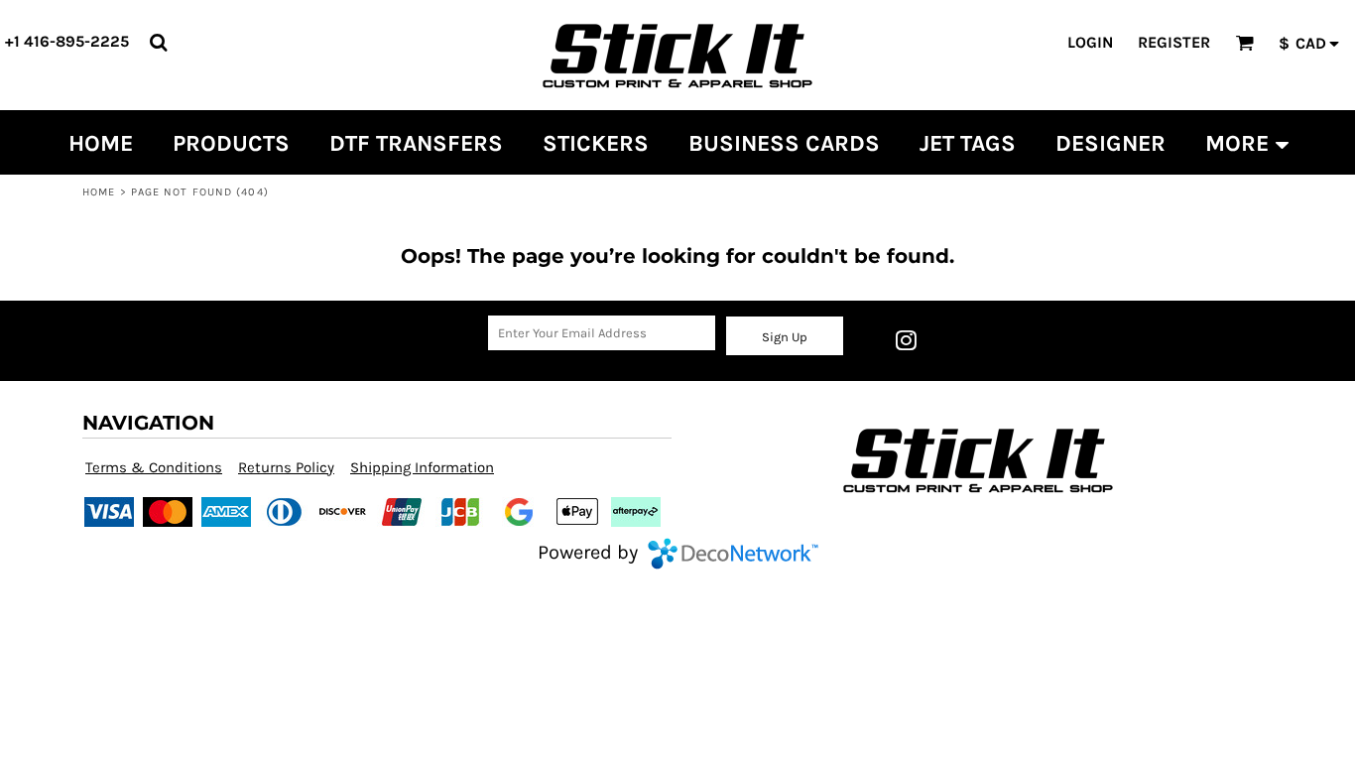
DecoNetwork (733, 553)
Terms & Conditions (153, 467)
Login (1090, 42)
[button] (158, 42)
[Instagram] (905, 340)
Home (98, 192)
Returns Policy (286, 467)
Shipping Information (422, 467)
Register (1174, 42)
